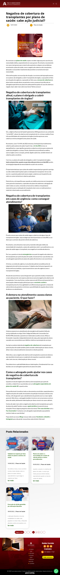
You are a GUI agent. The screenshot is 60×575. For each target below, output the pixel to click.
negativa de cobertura (31, 345)
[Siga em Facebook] (48, 546)
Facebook (39, 417)
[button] (56, 4)
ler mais (11, 480)
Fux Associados (11, 411)
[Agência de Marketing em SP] (30, 573)
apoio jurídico (32, 406)
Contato (32, 563)
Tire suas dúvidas (43, 408)
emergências (27, 254)
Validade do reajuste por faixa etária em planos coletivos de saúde (17, 455)
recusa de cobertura (44, 80)
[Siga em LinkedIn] (51, 546)
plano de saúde (21, 60)
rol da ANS (37, 146)
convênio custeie (40, 282)
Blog (21, 417)
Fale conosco (48, 557)
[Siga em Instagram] (45, 546)
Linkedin (46, 417)
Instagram (9, 419)
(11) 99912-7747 (49, 552)
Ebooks (32, 553)
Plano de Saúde (38, 25)
